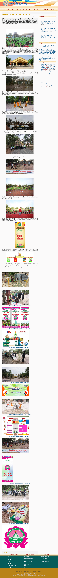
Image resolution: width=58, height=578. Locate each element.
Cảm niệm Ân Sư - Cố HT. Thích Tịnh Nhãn (47, 71)
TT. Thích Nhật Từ (50, 50)
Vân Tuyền (47, 86)
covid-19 (42, 56)
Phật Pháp (12, 8)
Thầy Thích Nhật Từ (45, 558)
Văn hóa (50, 8)
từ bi (43, 53)
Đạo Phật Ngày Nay (28, 565)
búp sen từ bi (52, 58)
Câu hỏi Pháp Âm (46, 554)
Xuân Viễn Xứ (42, 82)
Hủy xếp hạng (32, 16)
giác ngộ (47, 56)
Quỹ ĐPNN (44, 9)
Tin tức (6, 8)
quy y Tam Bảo (41, 45)
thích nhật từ (49, 54)
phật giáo (45, 56)
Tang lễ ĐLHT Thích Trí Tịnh (45, 46)
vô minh (45, 53)
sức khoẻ (47, 53)
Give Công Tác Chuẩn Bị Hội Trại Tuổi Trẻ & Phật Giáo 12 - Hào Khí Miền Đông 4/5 (35, 16)
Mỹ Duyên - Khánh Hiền (46, 69)
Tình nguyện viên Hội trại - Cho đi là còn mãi (47, 23)
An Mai (46, 65)
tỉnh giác (48, 51)
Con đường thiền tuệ (44, 83)
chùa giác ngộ (43, 47)
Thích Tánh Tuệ (47, 82)
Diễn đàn (21, 9)
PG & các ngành (10, 9)
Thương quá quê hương (44, 80)
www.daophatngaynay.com (29, 558)
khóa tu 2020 (52, 51)
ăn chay (46, 50)
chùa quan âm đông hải (48, 57)
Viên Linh (46, 67)
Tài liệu (25, 9)
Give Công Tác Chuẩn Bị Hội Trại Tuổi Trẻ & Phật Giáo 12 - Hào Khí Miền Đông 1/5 (33, 16)
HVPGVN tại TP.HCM (47, 52)
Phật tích (17, 9)
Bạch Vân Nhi (45, 70)
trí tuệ (49, 58)
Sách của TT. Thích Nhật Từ (29, 567)
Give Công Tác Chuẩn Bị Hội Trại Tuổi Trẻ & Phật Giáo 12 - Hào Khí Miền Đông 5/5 (36, 16)
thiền (41, 50)
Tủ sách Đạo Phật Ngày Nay (13, 554)
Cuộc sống (31, 9)
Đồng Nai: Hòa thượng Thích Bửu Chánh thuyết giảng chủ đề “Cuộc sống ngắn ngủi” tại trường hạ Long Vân (48, 79)
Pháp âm (40, 9)
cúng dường (42, 52)
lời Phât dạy (50, 49)
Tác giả (48, 9)
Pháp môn (33, 8)
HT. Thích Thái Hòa (49, 83)
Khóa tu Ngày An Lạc (45, 49)
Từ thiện (35, 9)
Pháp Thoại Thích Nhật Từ (46, 561)
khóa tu (46, 58)
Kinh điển (22, 8)
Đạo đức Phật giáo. (28, 564)
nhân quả (40, 53)
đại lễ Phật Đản (52, 52)
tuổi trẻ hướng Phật (44, 51)
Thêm (40, 60)
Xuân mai (42, 70)
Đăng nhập (52, 9)
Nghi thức (27, 8)
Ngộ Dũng (50, 74)
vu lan (53, 49)
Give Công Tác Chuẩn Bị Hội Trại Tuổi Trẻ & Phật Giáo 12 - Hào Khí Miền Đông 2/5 (34, 16)
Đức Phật (17, 8)
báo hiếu (43, 59)
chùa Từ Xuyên (45, 45)
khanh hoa (53, 57)
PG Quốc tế (45, 8)
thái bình (43, 50)
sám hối (44, 58)
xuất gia (42, 58)
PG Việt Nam (38, 8)
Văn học (4, 9)
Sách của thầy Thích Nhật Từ (30, 554)
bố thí (45, 59)
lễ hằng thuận (51, 46)
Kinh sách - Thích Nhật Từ (29, 561)
